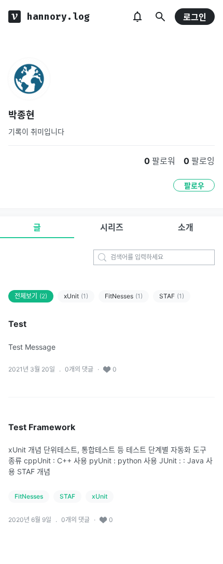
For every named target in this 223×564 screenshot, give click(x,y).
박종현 (21, 114)
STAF (171, 296)
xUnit (76, 296)
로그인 (194, 17)
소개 (185, 227)
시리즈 (111, 227)
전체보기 (31, 296)
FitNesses (124, 296)
